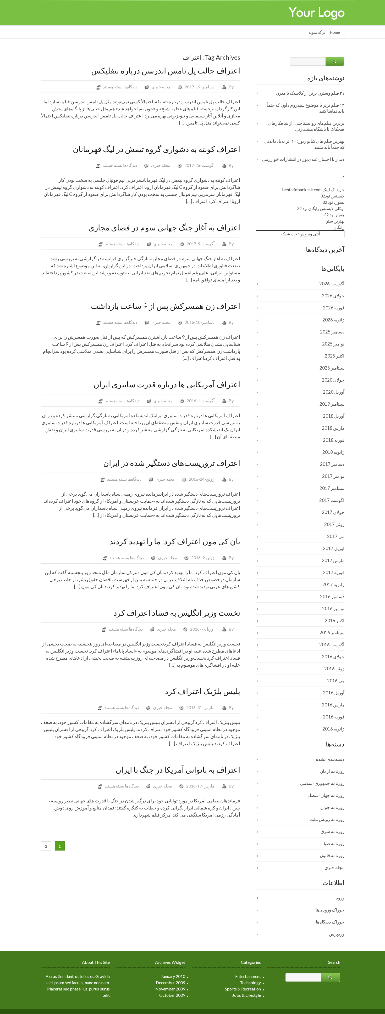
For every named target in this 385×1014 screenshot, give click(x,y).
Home (335, 32)
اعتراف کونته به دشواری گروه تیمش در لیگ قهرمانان (156, 149)
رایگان (338, 227)
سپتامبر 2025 (332, 368)
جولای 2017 (333, 512)
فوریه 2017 (333, 572)
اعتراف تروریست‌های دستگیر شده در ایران (171, 462)
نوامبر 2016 (333, 608)
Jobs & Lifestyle (246, 995)
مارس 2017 (333, 560)
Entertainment (248, 976)
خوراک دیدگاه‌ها (330, 922)
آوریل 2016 (333, 692)
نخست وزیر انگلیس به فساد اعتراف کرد (176, 612)
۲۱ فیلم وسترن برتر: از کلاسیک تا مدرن (310, 93)
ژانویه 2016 (333, 729)
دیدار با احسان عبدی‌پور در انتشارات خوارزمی (303, 159)
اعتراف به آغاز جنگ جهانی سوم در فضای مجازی (164, 227)
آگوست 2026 (331, 283)
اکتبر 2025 (334, 356)
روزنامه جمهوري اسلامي (322, 783)
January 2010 (173, 976)
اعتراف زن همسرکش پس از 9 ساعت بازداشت (165, 305)
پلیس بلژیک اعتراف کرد (202, 691)
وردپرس (336, 934)
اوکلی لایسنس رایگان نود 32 (320, 208)
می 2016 (335, 680)
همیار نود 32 (334, 214)
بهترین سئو (335, 220)
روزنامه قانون (332, 855)
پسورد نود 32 (333, 202)
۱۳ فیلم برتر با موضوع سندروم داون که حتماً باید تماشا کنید (305, 108)
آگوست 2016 (331, 644)
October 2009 (172, 995)
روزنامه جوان (332, 807)
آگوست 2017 (331, 500)
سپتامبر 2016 (332, 632)
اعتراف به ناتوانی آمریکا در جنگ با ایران (178, 769)
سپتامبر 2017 (332, 488)
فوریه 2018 (333, 440)
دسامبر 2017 (332, 464)
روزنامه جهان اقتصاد (326, 795)
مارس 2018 (333, 428)
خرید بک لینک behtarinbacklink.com (313, 189)
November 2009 (170, 988)
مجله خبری (160, 86)
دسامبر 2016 (332, 596)
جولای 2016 (333, 656)
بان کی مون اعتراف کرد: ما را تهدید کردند (174, 541)
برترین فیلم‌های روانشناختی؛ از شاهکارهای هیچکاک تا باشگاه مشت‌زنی (306, 126)
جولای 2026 (333, 295)
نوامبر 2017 (333, 476)
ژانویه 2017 (333, 584)
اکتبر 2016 (334, 620)
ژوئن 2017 (334, 524)
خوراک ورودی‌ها (330, 910)
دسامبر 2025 (332, 332)
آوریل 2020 (333, 392)
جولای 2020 (333, 380)
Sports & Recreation (243, 988)
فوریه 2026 (333, 307)
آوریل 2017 (333, 548)
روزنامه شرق (332, 831)
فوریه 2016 (333, 717)
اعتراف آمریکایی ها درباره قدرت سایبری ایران (167, 384)
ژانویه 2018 (333, 452)
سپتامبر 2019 (332, 404)
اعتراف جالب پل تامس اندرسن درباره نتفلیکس (165, 70)
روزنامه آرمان (332, 771)
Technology (250, 982)
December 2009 (170, 982)
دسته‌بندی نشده (330, 759)
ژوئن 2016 (334, 668)
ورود (340, 897)
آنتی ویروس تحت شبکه (300, 233)
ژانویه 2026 (333, 319)
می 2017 (335, 536)
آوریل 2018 (333, 416)
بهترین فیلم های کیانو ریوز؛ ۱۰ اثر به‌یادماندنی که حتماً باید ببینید (304, 144)
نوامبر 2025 (333, 344)
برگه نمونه (317, 32)
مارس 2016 (333, 704)
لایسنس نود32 (332, 195)
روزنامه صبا (334, 843)
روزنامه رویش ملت (327, 819)
